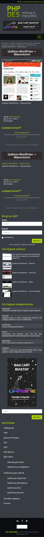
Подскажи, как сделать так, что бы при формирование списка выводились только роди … (22, 335)
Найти (38, 417)
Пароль (5, 229)
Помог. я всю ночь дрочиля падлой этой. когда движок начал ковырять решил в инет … (22, 351)
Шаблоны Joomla (15, 492)
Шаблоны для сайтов (24, 43)
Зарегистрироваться (34, 1)
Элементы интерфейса (18, 467)
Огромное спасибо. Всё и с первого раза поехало (21, 311)
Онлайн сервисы (12, 498)
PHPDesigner (22, 12)
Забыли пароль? (28, 244)
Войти (19, 1)
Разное (7, 503)
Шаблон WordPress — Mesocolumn (23, 45)
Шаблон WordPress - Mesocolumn (16, 163)
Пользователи (22, 132)
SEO (5, 447)
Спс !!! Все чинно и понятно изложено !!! (18, 343)
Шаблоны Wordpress (17, 483)
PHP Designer (15, 117)
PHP (6, 432)
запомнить (8, 237)
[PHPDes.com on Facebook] (22, 520)
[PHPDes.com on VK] (17, 520)
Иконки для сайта (15, 462)
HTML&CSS (9, 428)
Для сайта (8, 456)
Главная (12, 43)
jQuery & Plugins (11, 437)
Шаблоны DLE (14, 487)
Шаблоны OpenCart (16, 478)
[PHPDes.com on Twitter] (26, 520)
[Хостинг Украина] (22, 26)
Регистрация (14, 244)
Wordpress (9, 452)
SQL (5, 442)
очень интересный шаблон (12, 327)
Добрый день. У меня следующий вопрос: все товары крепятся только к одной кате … (22, 319)
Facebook (22, 136)
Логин (4, 220)
